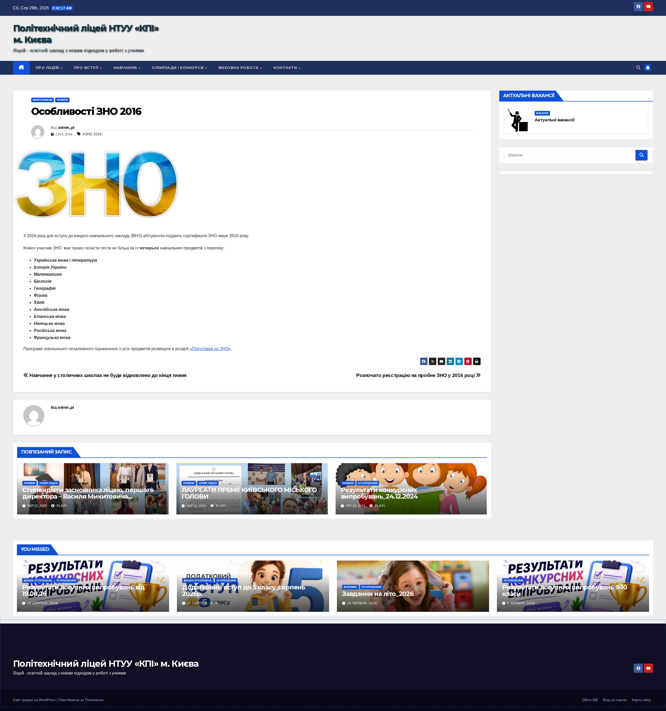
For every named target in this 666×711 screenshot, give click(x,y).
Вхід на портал (615, 700)
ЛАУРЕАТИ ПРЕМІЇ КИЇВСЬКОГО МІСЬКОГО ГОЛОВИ (249, 493)
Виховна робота (239, 67)
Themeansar (94, 700)
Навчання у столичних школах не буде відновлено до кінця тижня (107, 375)
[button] (638, 67)
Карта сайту (641, 700)
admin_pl (66, 127)
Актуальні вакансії (555, 119)
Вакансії (542, 113)
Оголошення (367, 483)
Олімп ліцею (49, 483)
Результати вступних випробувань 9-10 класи (564, 590)
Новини (62, 99)
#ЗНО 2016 (92, 134)
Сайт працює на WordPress (35, 700)
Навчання (125, 67)
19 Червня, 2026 (362, 603)
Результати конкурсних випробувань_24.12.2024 (379, 493)
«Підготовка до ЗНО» (210, 349)
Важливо (350, 587)
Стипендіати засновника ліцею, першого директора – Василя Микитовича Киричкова (88, 496)
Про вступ (87, 67)
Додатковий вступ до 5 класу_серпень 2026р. (243, 590)
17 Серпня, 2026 (202, 603)
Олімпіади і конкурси (178, 67)
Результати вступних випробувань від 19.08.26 (83, 590)
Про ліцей (48, 67)
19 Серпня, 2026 (42, 603)
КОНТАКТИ (285, 67)
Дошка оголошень (38, 580)
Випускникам (42, 99)
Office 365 (590, 700)
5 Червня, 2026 (521, 603)
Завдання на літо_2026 (377, 593)
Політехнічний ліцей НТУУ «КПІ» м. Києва (105, 663)
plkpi (61, 506)
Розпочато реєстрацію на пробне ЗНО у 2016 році (416, 375)
